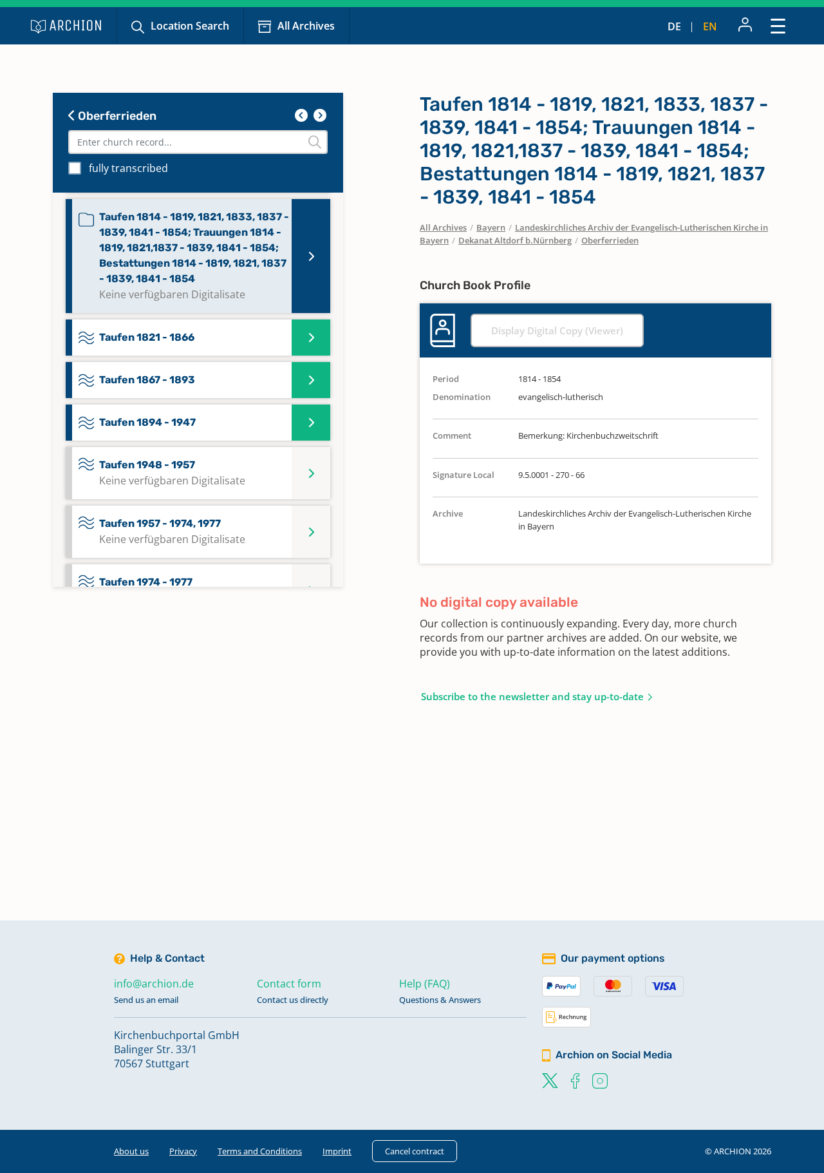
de (674, 26)
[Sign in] (745, 25)
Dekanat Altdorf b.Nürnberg (515, 240)
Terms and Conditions (260, 1151)
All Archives (306, 26)
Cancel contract (414, 1151)
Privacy (183, 1151)
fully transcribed (128, 168)
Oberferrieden (115, 116)
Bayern (490, 227)
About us (131, 1151)
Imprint (337, 1151)
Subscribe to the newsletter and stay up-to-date (532, 696)
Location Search (190, 26)
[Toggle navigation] (778, 25)
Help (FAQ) (424, 984)
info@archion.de (154, 984)
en (710, 26)
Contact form (289, 984)
